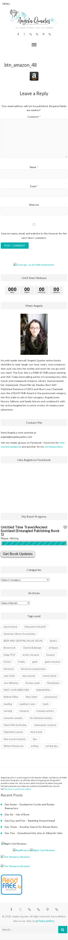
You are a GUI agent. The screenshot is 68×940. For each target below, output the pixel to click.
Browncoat (10, 647)
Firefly (21, 661)
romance (24, 710)
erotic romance (31, 654)
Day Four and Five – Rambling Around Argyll (30, 820)
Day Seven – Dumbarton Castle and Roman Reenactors (30, 806)
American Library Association (20, 633)
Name (34, 167)
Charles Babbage (32, 647)
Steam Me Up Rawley (15, 724)
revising (8, 710)
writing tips (52, 746)
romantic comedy (13, 718)
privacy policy (45, 920)
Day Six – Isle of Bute (17, 814)
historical (9, 668)
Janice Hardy (49, 675)
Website (34, 204)
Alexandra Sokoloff (35, 626)
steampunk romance (45, 724)
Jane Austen (28, 675)
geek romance (52, 661)
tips (35, 739)
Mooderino (53, 682)
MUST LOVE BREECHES (16, 689)
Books (53, 640)
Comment (34, 116)
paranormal (50, 696)
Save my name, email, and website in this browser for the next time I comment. (34, 235)
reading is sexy (27, 703)
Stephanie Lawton (13, 731)
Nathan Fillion (11, 696)
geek (35, 661)
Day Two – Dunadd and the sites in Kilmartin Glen (34, 833)
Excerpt (50, 654)
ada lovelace (10, 626)
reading (8, 703)
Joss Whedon (11, 682)
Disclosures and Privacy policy (17, 789)
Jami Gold (9, 675)
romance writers (45, 710)
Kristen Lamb (33, 682)
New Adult (31, 696)
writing (34, 746)
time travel (36, 731)
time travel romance (15, 739)
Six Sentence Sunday (41, 718)
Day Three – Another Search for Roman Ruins (31, 826)
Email (34, 186)
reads (46, 703)
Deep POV (9, 654)
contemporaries (53, 446)
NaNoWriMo (43, 689)
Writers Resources (14, 746)
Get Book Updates (18, 554)
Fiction (7, 661)
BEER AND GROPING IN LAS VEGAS (23, 640)
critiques (53, 647)
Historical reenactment (33, 668)
